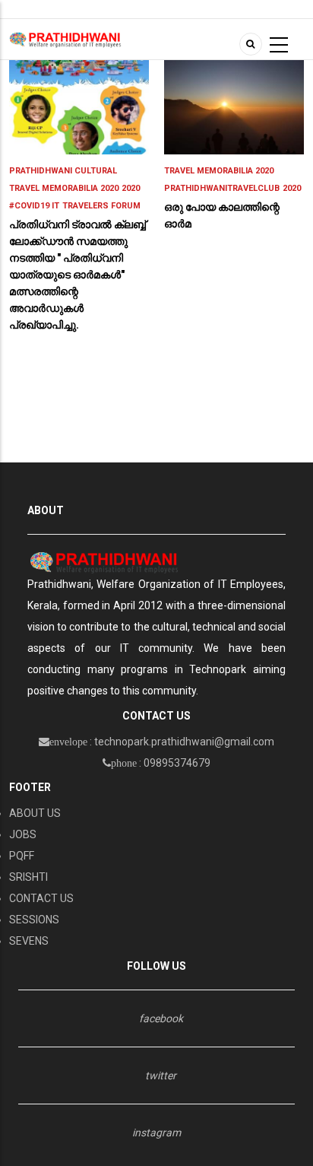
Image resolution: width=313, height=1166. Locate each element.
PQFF (21, 856)
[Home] (65, 39)
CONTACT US (41, 898)
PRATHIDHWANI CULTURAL (63, 171)
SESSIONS (34, 919)
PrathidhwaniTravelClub (222, 188)
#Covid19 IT (34, 206)
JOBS (22, 834)
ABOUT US (35, 813)
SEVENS (29, 941)
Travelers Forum (101, 206)
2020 (131, 188)
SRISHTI (28, 877)
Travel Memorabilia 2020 (64, 188)
